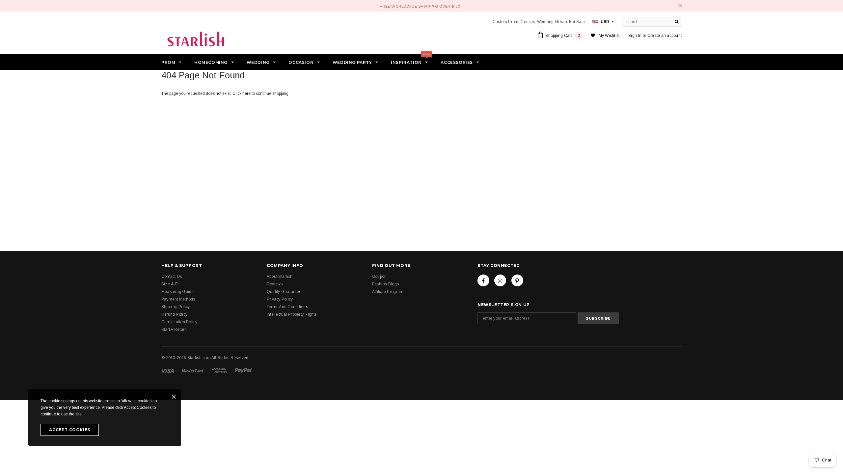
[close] (680, 5)
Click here (242, 93)
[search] (677, 22)
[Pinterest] (517, 280)
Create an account (664, 35)
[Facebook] (483, 280)
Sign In (634, 35)
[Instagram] (500, 280)
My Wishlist (609, 35)
